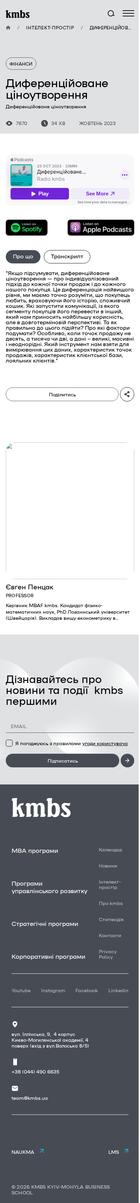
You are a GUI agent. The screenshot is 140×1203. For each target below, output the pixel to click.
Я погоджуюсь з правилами (71, 743)
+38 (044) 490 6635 (35, 1071)
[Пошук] (111, 13)
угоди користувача (105, 743)
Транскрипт (67, 256)
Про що (23, 256)
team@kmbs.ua (30, 1098)
